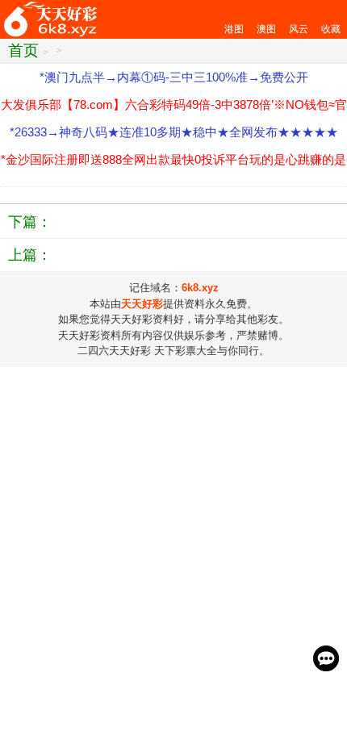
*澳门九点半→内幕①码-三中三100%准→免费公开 (174, 77)
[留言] (326, 658)
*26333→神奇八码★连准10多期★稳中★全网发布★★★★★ (174, 132)
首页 (23, 51)
